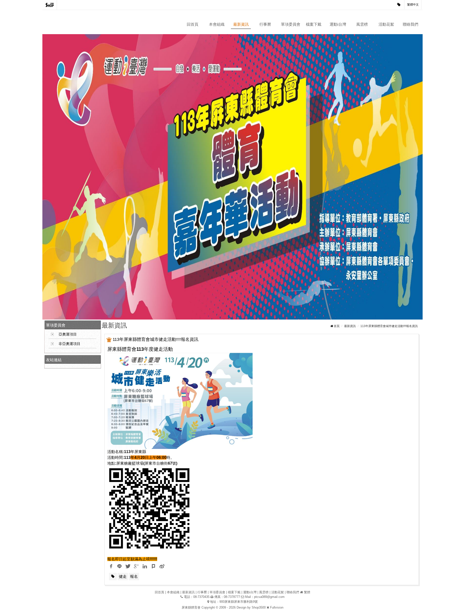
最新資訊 (241, 24)
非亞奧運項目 (69, 344)
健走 (123, 576)
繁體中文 (413, 4)
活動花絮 (386, 24)
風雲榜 (362, 24)
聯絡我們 (410, 24)
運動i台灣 (338, 24)
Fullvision (276, 607)
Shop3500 (259, 607)
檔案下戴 (313, 24)
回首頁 (192, 24)
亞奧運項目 (68, 334)
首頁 (337, 326)
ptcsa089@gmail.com (269, 597)
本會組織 (217, 24)
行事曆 (265, 24)
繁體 (307, 592)
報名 (134, 576)
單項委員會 (290, 24)
